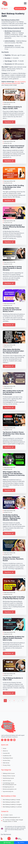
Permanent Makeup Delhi (12, 83)
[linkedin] (11, 740)
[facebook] (2, 740)
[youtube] (14, 740)
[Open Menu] (25, 3)
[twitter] (5, 740)
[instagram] (8, 740)
